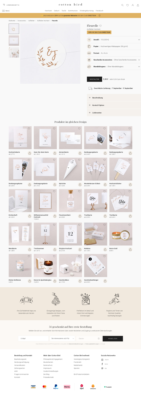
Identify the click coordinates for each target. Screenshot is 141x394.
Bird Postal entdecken (81, 374)
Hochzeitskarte (14, 152)
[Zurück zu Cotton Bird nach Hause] (70, 7)
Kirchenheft (13, 215)
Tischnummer (39, 248)
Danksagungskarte (91, 152)
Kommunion (73, 11)
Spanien (77, 368)
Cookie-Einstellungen (50, 371)
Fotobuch (99, 11)
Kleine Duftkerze (15, 280)
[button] (99, 15)
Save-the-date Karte (41, 152)
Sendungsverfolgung (21, 362)
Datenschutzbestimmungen (76, 344)
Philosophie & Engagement (52, 359)
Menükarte (13, 248)
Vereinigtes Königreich (82, 359)
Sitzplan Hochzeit (65, 248)
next (21, 55)
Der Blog (46, 374)
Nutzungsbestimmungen (92, 344)
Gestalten (94, 79)
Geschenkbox (64, 280)
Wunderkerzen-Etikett (92, 183)
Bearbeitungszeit (20, 359)
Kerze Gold (113, 248)
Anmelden (112, 338)
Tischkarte (88, 215)
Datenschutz (47, 365)
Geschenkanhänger (91, 280)
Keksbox (87, 248)
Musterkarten (48, 362)
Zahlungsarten (19, 368)
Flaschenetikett (65, 215)
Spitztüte (62, 183)
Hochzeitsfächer (115, 183)
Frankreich (77, 362)
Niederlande (78, 365)
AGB (16, 371)
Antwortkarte (64, 152)
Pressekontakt (48, 377)
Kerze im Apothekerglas (42, 280)
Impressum (47, 368)
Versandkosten (19, 365)
